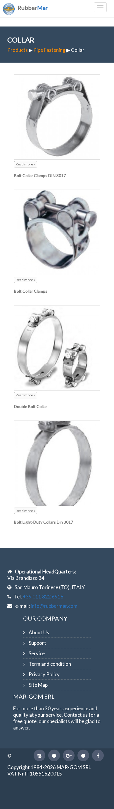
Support (37, 643)
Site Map (38, 685)
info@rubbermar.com (54, 606)
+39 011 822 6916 (43, 596)
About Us (39, 632)
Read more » (25, 164)
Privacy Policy (44, 674)
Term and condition (50, 664)
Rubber (33, 7)
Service (37, 653)
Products (17, 50)
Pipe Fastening (49, 50)
